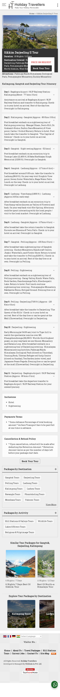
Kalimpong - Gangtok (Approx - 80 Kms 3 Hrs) (30, 117)
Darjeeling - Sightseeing (20, 327)
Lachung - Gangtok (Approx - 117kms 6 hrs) (28, 222)
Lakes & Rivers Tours (15, 526)
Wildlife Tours (45, 521)
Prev (9, 570)
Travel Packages (32, 650)
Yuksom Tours (32, 500)
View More (51, 504)
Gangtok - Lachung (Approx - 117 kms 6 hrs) (28, 168)
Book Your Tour (41, 68)
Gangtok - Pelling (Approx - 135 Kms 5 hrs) (28, 242)
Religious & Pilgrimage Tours (19, 532)
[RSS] (53, 653)
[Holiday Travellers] (26, 5)
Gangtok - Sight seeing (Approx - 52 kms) (27, 148)
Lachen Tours (33, 488)
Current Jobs (18, 653)
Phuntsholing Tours (34, 494)
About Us (17, 650)
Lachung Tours (30, 483)
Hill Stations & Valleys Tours (19, 521)
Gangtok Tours (12, 477)
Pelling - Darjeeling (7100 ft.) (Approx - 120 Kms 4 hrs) (28, 303)
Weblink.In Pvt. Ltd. (33, 664)
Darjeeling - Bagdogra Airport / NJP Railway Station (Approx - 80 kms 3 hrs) (29, 374)
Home (31, 13)
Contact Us (32, 653)
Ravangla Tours (12, 494)
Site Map (44, 653)
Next (51, 570)
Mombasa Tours (13, 500)
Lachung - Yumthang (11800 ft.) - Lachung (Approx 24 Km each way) (27, 195)
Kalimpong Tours (13, 488)
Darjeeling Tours (32, 477)
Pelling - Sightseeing (18, 270)
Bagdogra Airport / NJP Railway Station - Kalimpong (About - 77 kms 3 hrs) (27, 93)
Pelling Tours (12, 483)
